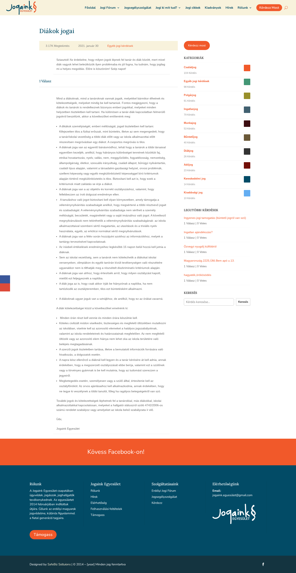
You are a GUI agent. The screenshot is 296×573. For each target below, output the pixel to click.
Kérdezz (157, 503)
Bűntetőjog (191, 136)
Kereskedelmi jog (195, 178)
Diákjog (188, 150)
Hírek (94, 497)
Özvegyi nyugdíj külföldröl (200, 246)
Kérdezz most (197, 45)
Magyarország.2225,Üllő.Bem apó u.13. (209, 260)
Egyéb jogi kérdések (120, 45)
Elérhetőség (99, 503)
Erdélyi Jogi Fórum (164, 491)
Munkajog (190, 122)
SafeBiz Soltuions (59, 564)
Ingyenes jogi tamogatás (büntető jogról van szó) (215, 217)
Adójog (188, 164)
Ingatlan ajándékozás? (198, 232)
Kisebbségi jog (193, 192)
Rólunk (95, 491)
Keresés (243, 301)
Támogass (43, 534)
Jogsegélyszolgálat (164, 497)
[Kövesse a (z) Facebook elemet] (263, 564)
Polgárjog (190, 95)
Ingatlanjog (191, 109)
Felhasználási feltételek (106, 509)
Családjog (190, 67)
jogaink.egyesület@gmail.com (232, 495)
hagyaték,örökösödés (197, 275)
